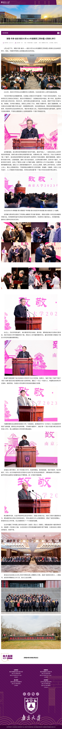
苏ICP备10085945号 (38, 727)
